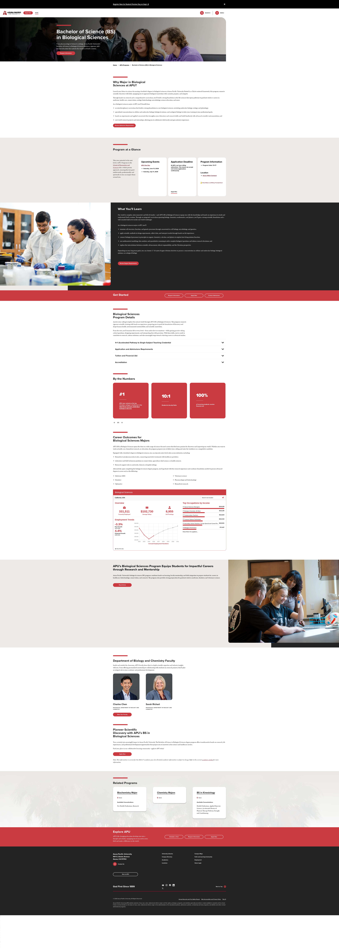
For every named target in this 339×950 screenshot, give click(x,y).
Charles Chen (120, 704)
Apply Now (174, 192)
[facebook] (170, 885)
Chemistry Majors (166, 792)
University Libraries (167, 854)
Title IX (224, 899)
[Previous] (114, 422)
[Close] (224, 4)
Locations (164, 863)
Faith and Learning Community (203, 857)
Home (115, 65)
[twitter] (163, 888)
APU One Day (145, 165)
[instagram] (166, 885)
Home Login (198, 863)
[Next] (122, 422)
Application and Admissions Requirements (134, 349)
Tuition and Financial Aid (126, 355)
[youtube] (163, 885)
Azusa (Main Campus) (210, 176)
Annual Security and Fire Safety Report (189, 899)
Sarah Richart (153, 704)
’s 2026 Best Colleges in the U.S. (129, 408)
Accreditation (121, 362)
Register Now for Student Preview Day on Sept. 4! (131, 4)
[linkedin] (174, 885)
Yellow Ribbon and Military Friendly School (212, 183)
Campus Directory (167, 857)
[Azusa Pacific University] (12, 13)
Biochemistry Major (127, 792)
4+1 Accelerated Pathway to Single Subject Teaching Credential (143, 342)
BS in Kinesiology (206, 792)
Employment (198, 860)
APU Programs (124, 65)
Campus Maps (199, 854)
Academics (165, 860)
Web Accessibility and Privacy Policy (211, 899)
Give (36, 13)
